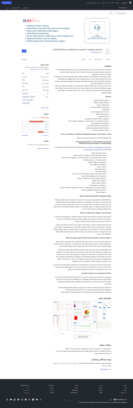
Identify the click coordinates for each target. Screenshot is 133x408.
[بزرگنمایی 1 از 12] (109, 303)
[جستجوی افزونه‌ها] (110, 13)
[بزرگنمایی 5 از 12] (89, 303)
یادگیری (76, 385)
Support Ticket (25, 96)
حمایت (51, 390)
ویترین (100, 385)
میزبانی (125, 390)
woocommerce (25, 103)
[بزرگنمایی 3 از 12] (109, 333)
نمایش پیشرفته (45, 107)
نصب (89, 59)
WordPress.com (24, 385)
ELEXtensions (95, 52)
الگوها (101, 392)
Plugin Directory (123, 7)
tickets (24, 100)
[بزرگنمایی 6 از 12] (89, 324)
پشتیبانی (24, 59)
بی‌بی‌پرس (26, 390)
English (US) (25, 93)
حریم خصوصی (123, 392)
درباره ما (125, 385)
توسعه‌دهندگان (75, 390)
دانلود (24, 51)
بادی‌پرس (26, 392)
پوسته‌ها (100, 387)
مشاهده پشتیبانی (34, 69)
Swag (51, 392)
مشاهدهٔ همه (25, 135)
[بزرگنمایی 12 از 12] (69, 334)
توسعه (83, 59)
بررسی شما (46, 135)
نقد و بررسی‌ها (98, 59)
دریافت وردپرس (6, 2)
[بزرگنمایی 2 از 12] (109, 322)
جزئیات (108, 59)
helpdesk (32, 96)
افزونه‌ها (100, 390)
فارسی (110, 399)
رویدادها (51, 387)
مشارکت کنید (50, 385)
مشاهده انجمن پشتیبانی (43, 148)
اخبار (126, 387)
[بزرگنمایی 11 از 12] (69, 316)
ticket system (30, 100)
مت (27, 387)
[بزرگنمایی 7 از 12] (89, 335)
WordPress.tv (74, 392)
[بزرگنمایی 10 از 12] (69, 303)
